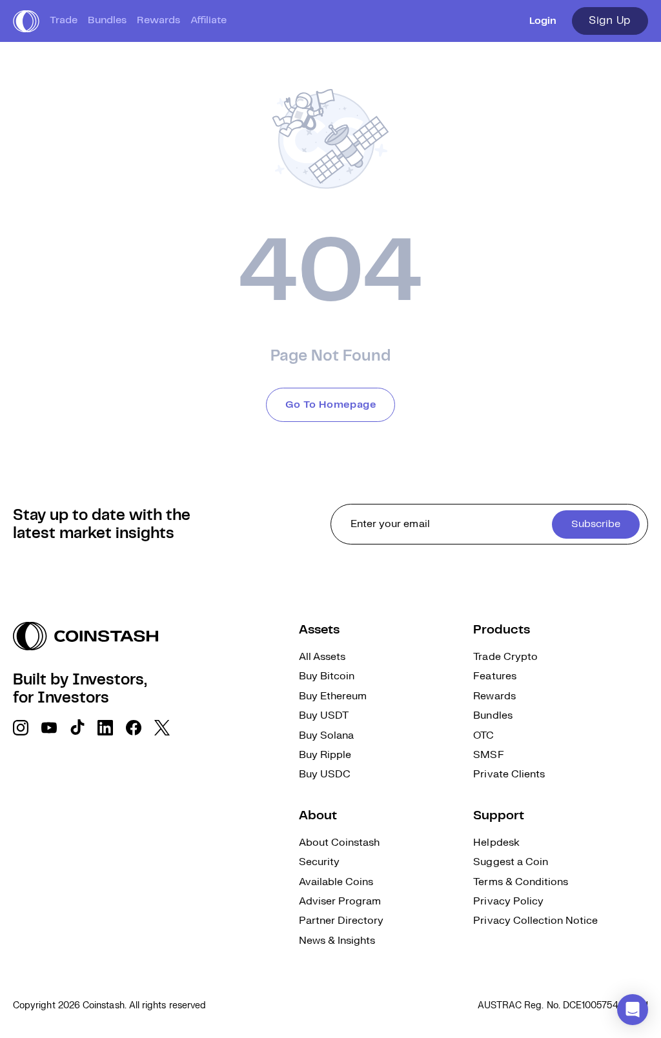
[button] (632, 1009)
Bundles (107, 20)
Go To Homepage (330, 405)
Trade (63, 20)
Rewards (158, 20)
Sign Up (610, 20)
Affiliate (208, 20)
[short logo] (26, 21)
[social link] (20, 727)
